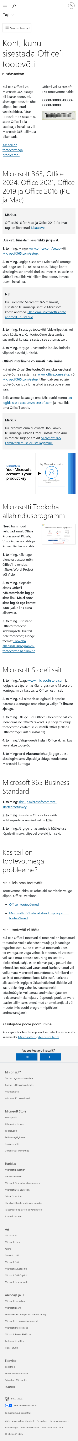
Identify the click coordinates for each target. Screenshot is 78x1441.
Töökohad (10, 1366)
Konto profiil (11, 1117)
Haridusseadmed (13, 1176)
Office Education (13, 1196)
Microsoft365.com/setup (20, 253)
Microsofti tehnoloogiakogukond (21, 1321)
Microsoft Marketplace (16, 1327)
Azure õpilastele (13, 1216)
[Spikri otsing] (14, 5)
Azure (8, 1248)
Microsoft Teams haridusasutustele (23, 1183)
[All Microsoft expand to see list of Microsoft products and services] (5, 6)
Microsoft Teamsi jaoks (16, 1281)
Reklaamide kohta (30, 1427)
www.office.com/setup (44, 248)
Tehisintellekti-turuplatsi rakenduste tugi (25, 1314)
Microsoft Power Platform (18, 1334)
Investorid (10, 1386)
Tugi (6, 14)
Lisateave (38, 227)
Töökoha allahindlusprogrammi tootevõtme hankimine (18, 646)
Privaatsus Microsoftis (16, 1380)
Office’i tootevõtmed (24, 904)
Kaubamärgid (11, 1427)
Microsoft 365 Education (17, 1189)
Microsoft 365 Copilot (16, 1275)
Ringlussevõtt (12, 1143)
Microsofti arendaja (15, 1301)
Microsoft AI (11, 1235)
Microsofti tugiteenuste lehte (38, 1037)
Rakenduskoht (15, 74)
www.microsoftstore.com (46, 680)
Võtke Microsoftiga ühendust (19, 1421)
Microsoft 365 (12, 1091)
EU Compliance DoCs (52, 1427)
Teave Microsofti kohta (16, 1373)
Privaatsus (42, 1421)
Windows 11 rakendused (17, 1098)
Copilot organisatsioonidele (19, 1078)
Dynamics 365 (12, 1255)
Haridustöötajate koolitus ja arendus (23, 1203)
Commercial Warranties (17, 1150)
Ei (50, 1057)
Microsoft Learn (13, 1307)
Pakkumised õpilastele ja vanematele (23, 1209)
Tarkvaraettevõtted (14, 1340)
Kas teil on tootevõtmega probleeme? (12, 150)
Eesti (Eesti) (17, 1398)
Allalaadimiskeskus (14, 1124)
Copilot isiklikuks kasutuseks (19, 1084)
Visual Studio (11, 1347)
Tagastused (11, 1130)
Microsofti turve (13, 1242)
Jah (26, 1057)
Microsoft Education (15, 1169)
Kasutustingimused (59, 1421)
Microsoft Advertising (16, 1268)
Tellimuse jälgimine (15, 1137)
